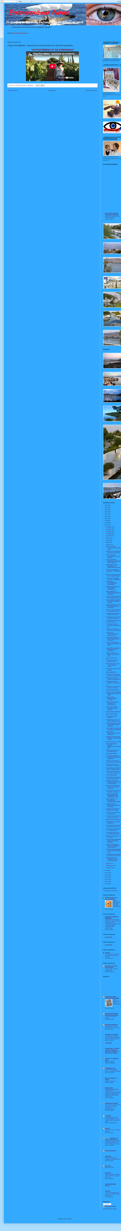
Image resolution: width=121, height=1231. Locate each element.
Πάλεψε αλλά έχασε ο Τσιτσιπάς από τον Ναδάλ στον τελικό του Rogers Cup (112, 1176)
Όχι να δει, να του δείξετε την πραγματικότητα (113, 813)
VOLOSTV (107, 1191)
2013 (106, 877)
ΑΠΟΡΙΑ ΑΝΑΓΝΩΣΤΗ (111, 753)
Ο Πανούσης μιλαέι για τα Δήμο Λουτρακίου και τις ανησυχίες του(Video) (112, 955)
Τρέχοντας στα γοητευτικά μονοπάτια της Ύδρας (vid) (113, 761)
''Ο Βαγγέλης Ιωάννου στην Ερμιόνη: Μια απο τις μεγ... (113, 720)
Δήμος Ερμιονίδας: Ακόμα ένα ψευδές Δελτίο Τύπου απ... (113, 826)
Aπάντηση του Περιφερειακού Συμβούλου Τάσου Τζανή (113, 552)
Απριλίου (108, 544)
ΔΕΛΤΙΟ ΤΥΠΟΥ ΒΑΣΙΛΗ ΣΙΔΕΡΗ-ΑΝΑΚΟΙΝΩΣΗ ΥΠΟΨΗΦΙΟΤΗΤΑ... (112, 846)
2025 (106, 507)
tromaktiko (108, 1115)
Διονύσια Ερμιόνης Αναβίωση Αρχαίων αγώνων (113, 621)
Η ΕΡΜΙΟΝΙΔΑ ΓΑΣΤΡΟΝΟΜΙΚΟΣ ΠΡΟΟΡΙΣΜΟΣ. (111, 583)
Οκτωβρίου (109, 531)
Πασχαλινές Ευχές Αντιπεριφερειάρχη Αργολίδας (111, 698)
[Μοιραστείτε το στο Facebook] (42, 85)
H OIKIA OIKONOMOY (111, 775)
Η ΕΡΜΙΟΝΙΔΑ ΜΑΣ (110, 1068)
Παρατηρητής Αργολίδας (111, 1034)
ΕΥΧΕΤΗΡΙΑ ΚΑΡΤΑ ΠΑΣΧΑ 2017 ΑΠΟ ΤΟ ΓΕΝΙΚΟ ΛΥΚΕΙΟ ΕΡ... (113, 787)
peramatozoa (108, 937)
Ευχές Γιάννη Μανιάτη (111, 714)
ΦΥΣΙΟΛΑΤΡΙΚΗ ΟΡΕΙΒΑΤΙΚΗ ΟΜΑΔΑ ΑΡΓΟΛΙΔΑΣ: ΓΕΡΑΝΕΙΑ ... (113, 841)
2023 (106, 511)
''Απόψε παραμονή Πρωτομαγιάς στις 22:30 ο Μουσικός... (113, 556)
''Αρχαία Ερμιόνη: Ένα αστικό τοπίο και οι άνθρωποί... (113, 617)
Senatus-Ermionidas (110, 1150)
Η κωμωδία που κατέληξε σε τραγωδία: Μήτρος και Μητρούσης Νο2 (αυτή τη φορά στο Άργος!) (112, 1037)
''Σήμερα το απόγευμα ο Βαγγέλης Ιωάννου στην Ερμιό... (112, 654)
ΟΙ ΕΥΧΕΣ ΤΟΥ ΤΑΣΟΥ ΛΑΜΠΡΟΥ (111, 717)
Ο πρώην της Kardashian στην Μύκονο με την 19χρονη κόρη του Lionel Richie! (112, 1194)
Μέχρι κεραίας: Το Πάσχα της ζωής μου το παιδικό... (113, 687)
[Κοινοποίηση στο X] (40, 85)
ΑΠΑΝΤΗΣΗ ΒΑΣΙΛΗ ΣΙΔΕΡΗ (113, 819)
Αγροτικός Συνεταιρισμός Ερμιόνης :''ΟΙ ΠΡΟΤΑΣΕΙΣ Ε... (113, 571)
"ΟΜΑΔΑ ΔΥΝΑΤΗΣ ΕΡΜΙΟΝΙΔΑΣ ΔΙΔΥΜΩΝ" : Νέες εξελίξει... (113, 805)
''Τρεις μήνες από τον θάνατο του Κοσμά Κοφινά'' (113, 829)
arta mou (107, 1128)
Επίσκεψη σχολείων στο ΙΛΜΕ (113, 741)
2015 (106, 872)
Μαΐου (108, 542)
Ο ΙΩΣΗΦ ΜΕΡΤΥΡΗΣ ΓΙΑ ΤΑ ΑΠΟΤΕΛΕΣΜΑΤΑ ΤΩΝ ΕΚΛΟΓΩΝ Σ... (113, 606)
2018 (106, 522)
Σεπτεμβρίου (109, 533)
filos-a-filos (108, 1166)
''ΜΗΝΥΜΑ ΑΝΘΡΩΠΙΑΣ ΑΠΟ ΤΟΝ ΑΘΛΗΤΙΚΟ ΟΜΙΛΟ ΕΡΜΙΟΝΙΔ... (113, 725)
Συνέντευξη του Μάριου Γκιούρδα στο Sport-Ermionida (112, 708)
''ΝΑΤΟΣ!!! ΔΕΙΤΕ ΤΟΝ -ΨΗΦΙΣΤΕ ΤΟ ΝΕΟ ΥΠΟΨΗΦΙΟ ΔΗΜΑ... (112, 859)
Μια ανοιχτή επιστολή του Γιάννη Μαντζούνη (112, 751)
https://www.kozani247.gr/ (111, 890)
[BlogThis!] (38, 85)
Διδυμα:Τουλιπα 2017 (111, 658)
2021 (106, 516)
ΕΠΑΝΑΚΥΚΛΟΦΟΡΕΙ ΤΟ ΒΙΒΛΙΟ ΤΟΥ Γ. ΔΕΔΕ (112, 809)
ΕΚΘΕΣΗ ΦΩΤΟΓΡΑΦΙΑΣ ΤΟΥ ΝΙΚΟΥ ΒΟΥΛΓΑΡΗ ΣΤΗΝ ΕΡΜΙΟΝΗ (117, 903)
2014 (106, 875)
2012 (106, 879)
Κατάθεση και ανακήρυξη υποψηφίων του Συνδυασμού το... (112, 703)
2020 (106, 518)
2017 (106, 525)
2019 (106, 520)
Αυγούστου (109, 535)
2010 (106, 883)
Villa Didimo (108, 1156)
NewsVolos (108, 1173)
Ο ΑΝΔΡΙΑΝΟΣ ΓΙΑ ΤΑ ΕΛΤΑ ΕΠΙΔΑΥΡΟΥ (113, 822)
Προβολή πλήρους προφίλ (110, 1209)
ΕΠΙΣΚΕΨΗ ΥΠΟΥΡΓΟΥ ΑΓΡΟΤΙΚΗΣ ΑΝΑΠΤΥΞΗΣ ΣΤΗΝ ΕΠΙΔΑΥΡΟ (113, 782)
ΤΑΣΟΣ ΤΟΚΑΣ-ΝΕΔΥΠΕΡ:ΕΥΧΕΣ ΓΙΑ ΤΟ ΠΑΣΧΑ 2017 (113, 733)
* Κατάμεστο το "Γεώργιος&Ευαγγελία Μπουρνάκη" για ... (112, 634)
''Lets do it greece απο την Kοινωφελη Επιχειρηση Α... (113, 833)
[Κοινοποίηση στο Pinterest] (44, 85)
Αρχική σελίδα (51, 90)
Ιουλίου (108, 538)
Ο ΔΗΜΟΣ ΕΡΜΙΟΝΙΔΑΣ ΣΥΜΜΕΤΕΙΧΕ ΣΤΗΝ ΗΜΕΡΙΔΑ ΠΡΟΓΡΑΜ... (112, 795)
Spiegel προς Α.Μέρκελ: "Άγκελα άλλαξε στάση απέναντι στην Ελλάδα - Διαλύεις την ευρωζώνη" (112, 1142)
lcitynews (107, 952)
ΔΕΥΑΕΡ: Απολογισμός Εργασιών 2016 (112, 660)
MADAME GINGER (109, 1061)
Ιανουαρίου (109, 867)
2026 (106, 505)
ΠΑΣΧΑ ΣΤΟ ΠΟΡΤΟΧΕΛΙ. (112, 690)
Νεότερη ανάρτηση (13, 90)
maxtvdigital (108, 1043)
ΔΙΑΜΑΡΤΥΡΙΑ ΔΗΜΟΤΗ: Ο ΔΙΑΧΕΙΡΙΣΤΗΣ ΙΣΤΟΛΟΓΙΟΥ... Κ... (113, 588)
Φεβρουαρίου (109, 865)
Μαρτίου (108, 863)
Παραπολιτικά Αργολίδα (111, 1103)
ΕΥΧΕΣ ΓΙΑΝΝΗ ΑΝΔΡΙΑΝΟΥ (113, 711)
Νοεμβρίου (109, 529)
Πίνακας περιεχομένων (110, 1081)
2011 (106, 881)
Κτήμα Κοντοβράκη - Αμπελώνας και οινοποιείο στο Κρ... (113, 548)
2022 (106, 514)
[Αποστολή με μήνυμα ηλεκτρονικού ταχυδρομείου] (36, 85)
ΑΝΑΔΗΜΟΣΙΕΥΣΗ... (111, 672)
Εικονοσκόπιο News (110, 1206)
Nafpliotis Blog (109, 1088)
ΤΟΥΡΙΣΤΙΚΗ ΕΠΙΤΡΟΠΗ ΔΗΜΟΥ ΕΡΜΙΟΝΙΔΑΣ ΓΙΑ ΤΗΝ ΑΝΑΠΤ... (113, 639)
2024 (106, 509)
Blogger (70, 1219)
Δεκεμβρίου (109, 527)
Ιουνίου (108, 540)
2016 (106, 870)
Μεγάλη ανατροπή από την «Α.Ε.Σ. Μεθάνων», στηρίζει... (112, 665)
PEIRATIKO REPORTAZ (111, 1025)
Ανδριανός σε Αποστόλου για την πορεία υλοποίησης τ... (113, 772)
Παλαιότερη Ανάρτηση (91, 90)
